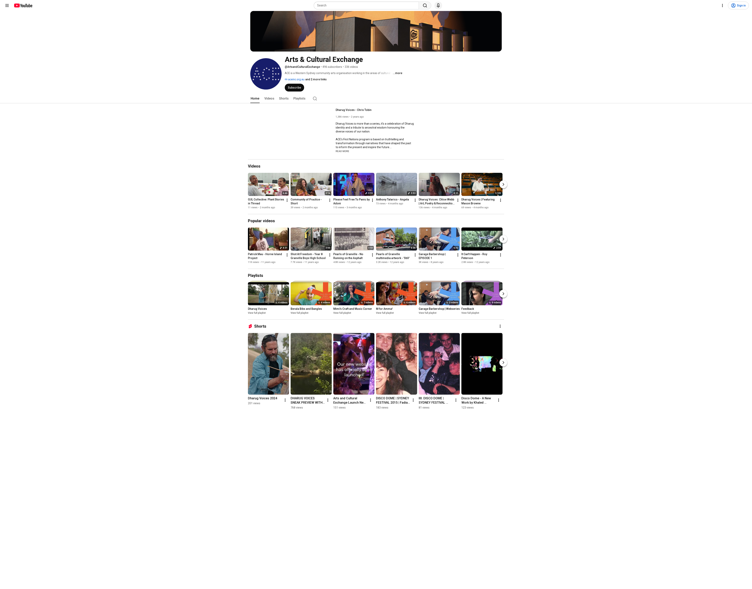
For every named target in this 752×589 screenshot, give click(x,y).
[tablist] (376, 98)
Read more (342, 151)
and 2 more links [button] (316, 79)
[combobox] (367, 5)
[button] (342, 151)
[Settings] (722, 5)
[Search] (425, 5)
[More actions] (287, 200)
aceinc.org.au (296, 79)
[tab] (255, 98)
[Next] (503, 184)
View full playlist (257, 313)
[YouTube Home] (23, 5)
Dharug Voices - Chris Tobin (353, 109)
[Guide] (7, 5)
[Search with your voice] (438, 5)
